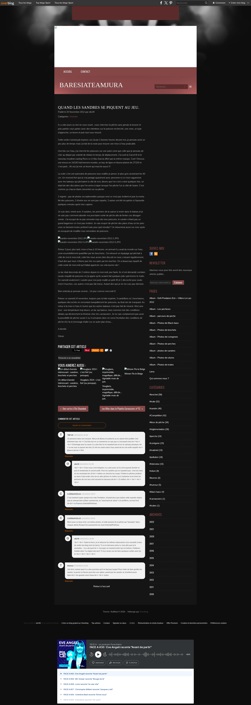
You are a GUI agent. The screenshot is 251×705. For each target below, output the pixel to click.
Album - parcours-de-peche (162, 316)
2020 (151, 536)
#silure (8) (154, 471)
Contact (85, 71)
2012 (151, 579)
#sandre (74, 116)
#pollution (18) (156, 457)
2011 (151, 587)
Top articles (96, 623)
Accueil (67, 71)
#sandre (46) (155, 408)
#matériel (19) (156, 450)
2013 (151, 572)
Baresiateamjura (91, 85)
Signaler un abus (120, 623)
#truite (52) (154, 401)
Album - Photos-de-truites (161, 364)
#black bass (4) (156, 492)
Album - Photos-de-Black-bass (164, 323)
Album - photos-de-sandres (162, 350)
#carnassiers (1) (157, 499)
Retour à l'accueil (101, 586)
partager (116, 663)
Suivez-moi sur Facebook (151, 254)
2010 (151, 594)
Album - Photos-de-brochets (162, 330)
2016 (151, 550)
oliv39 (38, 623)
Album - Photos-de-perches (162, 343)
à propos (133, 663)
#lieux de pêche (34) (159, 422)
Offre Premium (172, 623)
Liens (152, 371)
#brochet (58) (155, 394)
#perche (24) (155, 436)
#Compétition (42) (157, 415)
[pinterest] (171, 3)
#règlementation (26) (159, 429)
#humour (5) (155, 485)
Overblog (144, 612)
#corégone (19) (156, 443)
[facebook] (161, 3)
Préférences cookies (218, 623)
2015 (151, 558)
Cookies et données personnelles (194, 623)
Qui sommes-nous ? (159, 378)
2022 (151, 521)
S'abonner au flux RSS (156, 254)
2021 (151, 529)
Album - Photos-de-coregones (163, 337)
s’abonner (99, 663)
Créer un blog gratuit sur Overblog (75, 623)
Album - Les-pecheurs (160, 309)
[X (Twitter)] (166, 3)
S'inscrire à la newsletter (69, 358)
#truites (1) (154, 505)
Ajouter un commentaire (81, 425)
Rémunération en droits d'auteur (150, 623)
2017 (151, 543)
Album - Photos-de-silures (161, 357)
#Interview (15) (156, 464)
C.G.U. (132, 623)
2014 (151, 565)
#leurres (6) (154, 478)
